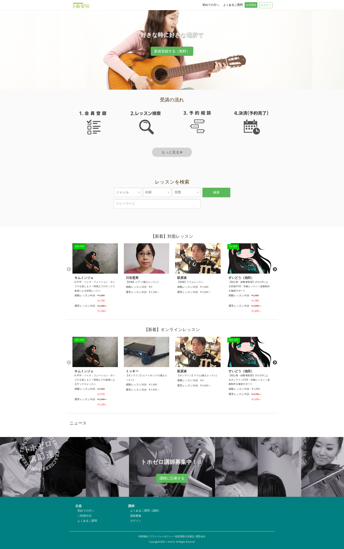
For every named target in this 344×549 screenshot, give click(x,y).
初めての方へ (85, 510)
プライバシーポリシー (162, 536)
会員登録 (251, 5)
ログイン (135, 520)
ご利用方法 (84, 515)
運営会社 (200, 536)
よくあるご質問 (87, 520)
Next (275, 269)
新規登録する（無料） (172, 51)
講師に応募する (172, 478)
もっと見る (170, 152)
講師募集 (135, 515)
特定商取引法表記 (184, 536)
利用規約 (143, 536)
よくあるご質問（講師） (145, 510)
